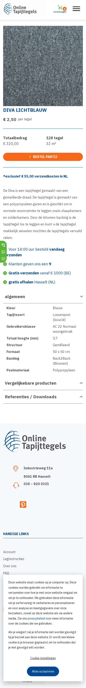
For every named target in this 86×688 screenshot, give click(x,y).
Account (9, 552)
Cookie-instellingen (43, 658)
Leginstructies (13, 559)
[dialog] (43, 628)
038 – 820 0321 (36, 484)
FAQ (6, 573)
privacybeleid (36, 618)
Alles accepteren (43, 671)
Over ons (9, 566)
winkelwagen (60, 10)
